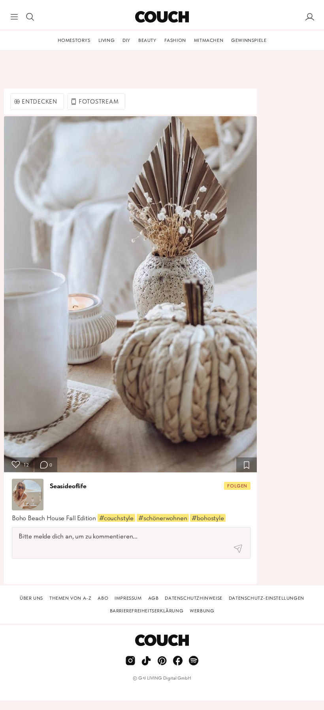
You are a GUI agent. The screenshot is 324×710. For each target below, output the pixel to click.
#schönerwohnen (162, 518)
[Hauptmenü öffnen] (14, 17)
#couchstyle (116, 518)
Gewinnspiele (248, 40)
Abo (103, 598)
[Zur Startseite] (161, 17)
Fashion (175, 40)
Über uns (31, 598)
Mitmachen (208, 40)
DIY (126, 40)
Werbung (202, 611)
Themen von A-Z (70, 598)
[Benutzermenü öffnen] (310, 17)
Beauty (147, 40)
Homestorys (74, 40)
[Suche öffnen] (30, 17)
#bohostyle (208, 518)
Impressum (128, 598)
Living (106, 40)
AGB (153, 598)
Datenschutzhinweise (193, 598)
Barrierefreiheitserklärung (147, 611)
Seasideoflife (68, 486)
